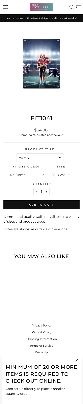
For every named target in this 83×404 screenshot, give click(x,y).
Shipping (26, 134)
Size (61, 166)
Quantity (41, 184)
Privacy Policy (42, 325)
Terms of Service (41, 345)
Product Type (40, 149)
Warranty (41, 352)
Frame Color (27, 166)
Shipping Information (41, 339)
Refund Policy (41, 332)
